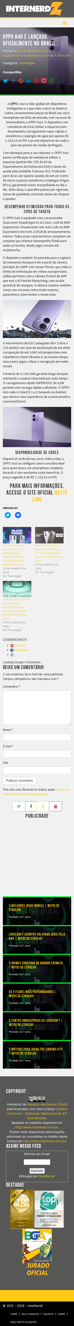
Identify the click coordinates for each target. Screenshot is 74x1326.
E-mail (8, 746)
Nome (8, 730)
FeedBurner (47, 1176)
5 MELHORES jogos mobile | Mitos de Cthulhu (34, 907)
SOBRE (61, 1314)
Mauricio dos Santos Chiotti (47, 1104)
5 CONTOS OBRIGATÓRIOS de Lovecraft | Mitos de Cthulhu (36, 1022)
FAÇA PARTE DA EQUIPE (23, 1322)
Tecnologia (27, 63)
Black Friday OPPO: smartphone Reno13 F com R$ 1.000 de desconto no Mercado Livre (49, 553)
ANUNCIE (48, 1314)
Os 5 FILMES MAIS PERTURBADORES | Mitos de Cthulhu (33, 994)
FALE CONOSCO (30, 1314)
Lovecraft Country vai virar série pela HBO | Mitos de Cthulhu (37, 936)
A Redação (62, 55)
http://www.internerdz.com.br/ (36, 1127)
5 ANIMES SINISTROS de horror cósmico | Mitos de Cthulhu (36, 965)
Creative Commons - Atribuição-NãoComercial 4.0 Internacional (37, 1113)
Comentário (11, 686)
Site (5, 763)
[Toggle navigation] (35, 8)
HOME (13, 1314)
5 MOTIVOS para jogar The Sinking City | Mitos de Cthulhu (36, 1051)
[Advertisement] (37, 857)
